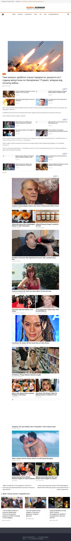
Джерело (4, 172)
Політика (20, 14)
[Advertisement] (35, 26)
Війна (13, 14)
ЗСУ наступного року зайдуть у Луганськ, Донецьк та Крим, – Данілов (33, 513)
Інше (45, 14)
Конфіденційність (54, 14)
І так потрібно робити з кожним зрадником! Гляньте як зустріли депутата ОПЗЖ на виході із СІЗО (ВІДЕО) (11, 514)
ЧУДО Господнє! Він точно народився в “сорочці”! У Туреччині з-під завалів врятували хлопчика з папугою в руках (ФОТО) (19, 487)
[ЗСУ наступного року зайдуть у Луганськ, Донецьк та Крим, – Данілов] (35, 498)
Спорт (35, 14)
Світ (41, 14)
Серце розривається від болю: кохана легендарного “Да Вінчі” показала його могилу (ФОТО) (58, 514)
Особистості (28, 14)
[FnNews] (2, 14)
